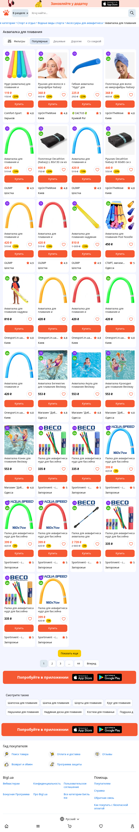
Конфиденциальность (47, 783)
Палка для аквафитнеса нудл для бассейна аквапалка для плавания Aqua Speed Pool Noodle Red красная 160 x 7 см (52, 535)
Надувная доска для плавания (63, 712)
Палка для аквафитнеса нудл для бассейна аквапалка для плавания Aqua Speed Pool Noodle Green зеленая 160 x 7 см (19, 535)
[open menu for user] (132, 827)
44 (78, 663)
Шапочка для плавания (22, 703)
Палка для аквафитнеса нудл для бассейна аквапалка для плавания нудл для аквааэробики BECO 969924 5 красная (120, 535)
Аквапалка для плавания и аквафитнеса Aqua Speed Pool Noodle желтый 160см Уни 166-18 (16, 235)
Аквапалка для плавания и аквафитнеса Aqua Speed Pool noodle (49, 310)
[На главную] (6, 14)
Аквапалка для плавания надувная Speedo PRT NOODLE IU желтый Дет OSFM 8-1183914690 (86, 235)
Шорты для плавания (88, 703)
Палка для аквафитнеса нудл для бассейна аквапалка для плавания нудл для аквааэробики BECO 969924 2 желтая (19, 609)
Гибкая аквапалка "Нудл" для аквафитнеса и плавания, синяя (83, 85)
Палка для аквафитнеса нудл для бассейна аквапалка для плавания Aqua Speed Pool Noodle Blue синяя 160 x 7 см (120, 460)
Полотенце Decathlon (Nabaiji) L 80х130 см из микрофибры (52, 160)
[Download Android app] (109, 677)
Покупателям (102, 783)
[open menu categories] (38, 827)
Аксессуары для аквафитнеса (84, 23)
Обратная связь (104, 798)
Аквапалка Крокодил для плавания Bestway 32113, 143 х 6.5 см (119, 385)
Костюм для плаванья (100, 712)
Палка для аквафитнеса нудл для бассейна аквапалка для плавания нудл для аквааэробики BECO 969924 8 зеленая (52, 460)
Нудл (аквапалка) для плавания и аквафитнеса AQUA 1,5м (17, 85)
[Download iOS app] (83, 677)
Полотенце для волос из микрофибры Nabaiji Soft (120, 85)
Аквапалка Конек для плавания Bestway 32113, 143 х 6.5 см (17, 460)
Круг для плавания (118, 703)
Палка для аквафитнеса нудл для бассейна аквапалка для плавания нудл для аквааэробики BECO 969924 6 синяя (86, 460)
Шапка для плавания (56, 703)
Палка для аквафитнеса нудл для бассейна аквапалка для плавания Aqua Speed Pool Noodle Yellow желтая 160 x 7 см (52, 609)
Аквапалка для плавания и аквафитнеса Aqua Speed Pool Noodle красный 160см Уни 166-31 (50, 235)
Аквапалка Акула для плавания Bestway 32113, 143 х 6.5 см (85, 385)
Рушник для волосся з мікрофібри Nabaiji (51, 85)
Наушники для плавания (23, 712)
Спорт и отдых (26, 23)
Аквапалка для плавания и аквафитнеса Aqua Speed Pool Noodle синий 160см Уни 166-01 (85, 160)
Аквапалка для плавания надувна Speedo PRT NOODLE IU (18, 310)
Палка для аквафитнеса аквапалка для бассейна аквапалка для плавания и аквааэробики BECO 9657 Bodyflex (86, 535)
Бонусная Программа (16, 794)
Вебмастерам (11, 783)
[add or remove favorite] (30, 94)
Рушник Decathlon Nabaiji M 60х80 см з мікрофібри (118, 160)
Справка (99, 790)
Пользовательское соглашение (75, 785)
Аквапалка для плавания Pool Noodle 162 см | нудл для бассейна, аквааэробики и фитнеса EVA (119, 235)
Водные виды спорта (51, 23)
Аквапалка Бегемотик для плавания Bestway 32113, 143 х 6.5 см (52, 385)
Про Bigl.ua (40, 794)
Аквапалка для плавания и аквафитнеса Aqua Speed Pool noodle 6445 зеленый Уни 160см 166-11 (18, 160)
